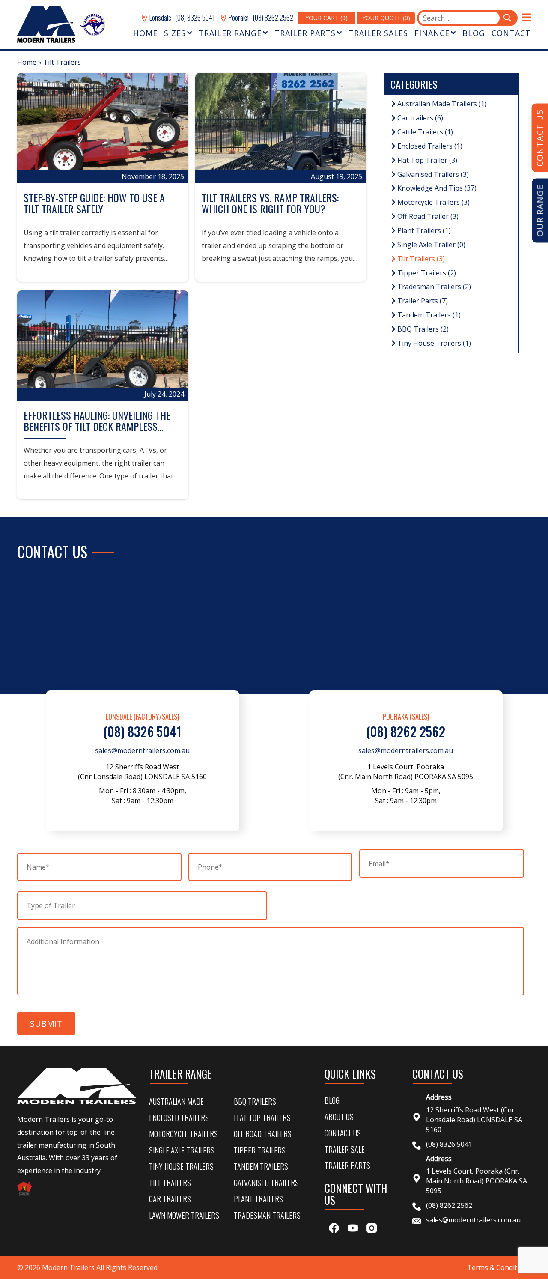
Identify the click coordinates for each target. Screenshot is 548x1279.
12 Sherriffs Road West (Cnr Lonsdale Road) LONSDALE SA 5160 (474, 1119)
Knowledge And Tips (436, 188)
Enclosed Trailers (429, 146)
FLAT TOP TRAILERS (262, 1117)
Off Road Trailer (427, 216)
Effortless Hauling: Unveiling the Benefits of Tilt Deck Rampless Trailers (97, 426)
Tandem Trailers (428, 315)
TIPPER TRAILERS (260, 1150)
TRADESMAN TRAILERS (267, 1215)
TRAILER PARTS (347, 1165)
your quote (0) (386, 18)
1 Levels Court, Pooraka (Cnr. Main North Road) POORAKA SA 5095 (476, 1180)
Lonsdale (159, 17)
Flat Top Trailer (426, 160)
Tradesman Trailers (433, 286)
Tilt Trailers (420, 258)
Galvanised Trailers (432, 174)
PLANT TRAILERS (258, 1198)
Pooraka (238, 17)
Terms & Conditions (499, 1267)
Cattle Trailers (424, 132)
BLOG (332, 1100)
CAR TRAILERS (170, 1198)
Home (26, 62)
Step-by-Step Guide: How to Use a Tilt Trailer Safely (94, 203)
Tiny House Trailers (433, 343)
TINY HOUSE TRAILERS (181, 1166)
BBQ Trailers (422, 329)
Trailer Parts (422, 300)
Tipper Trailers (426, 273)
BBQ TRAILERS (255, 1101)
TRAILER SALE (345, 1149)
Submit (46, 1023)
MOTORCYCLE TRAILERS (183, 1133)
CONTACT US (343, 1133)
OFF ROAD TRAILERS (263, 1133)
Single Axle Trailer (430, 244)
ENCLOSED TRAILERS (179, 1117)
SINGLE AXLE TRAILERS (181, 1150)
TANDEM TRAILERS (261, 1166)
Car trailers (419, 118)
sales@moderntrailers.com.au (142, 750)
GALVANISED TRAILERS (266, 1182)
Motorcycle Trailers (433, 202)
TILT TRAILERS (170, 1182)
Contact (511, 33)
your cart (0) (326, 18)
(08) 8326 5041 (195, 17)
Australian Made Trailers (441, 103)
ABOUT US (339, 1116)
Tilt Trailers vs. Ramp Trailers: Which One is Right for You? (270, 203)
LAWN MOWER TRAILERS (184, 1215)
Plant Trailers (423, 230)
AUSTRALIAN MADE (176, 1101)
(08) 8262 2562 (273, 17)
